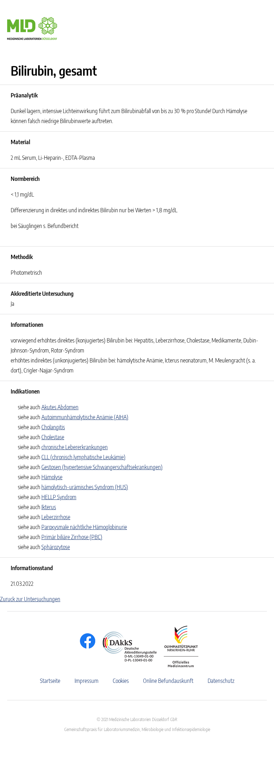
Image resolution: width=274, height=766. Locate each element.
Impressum (86, 680)
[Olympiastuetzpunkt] (177, 646)
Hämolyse (51, 477)
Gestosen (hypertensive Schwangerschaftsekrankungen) (102, 467)
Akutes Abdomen (59, 407)
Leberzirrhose (55, 517)
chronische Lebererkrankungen (74, 447)
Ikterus (48, 507)
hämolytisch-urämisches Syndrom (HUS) (84, 487)
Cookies (121, 680)
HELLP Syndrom (58, 497)
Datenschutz (221, 680)
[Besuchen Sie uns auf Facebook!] (86, 641)
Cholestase (52, 437)
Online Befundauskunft (168, 680)
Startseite (50, 680)
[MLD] (32, 27)
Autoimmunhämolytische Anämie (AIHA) (84, 417)
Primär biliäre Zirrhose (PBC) (71, 537)
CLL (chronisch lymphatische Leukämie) (83, 457)
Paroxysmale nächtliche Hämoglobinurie (84, 527)
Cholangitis (53, 427)
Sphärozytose (55, 547)
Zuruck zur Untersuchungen (30, 599)
